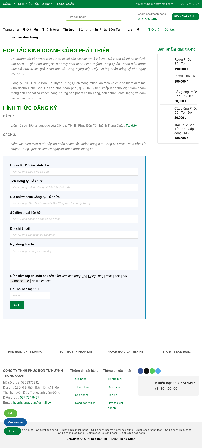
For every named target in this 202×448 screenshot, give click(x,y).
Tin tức (68, 29)
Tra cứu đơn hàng (24, 37)
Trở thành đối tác (161, 29)
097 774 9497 (29, 397)
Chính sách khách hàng (75, 430)
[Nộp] (118, 16)
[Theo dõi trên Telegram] (158, 371)
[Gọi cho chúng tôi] (152, 371)
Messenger (15, 422)
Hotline (12, 431)
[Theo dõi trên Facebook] (140, 371)
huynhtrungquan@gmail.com (33, 402)
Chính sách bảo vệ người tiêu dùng (112, 430)
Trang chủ (11, 29)
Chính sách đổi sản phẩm (102, 433)
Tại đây (131, 125)
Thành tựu (50, 29)
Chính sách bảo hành (132, 433)
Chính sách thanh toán (149, 430)
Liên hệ (133, 29)
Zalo (11, 413)
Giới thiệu (30, 29)
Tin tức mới (115, 378)
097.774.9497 (148, 19)
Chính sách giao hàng (71, 433)
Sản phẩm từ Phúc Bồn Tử (99, 29)
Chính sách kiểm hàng (178, 430)
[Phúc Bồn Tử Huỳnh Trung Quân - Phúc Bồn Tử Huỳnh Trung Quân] (31, 16)
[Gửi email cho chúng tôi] (146, 371)
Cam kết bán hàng (47, 430)
